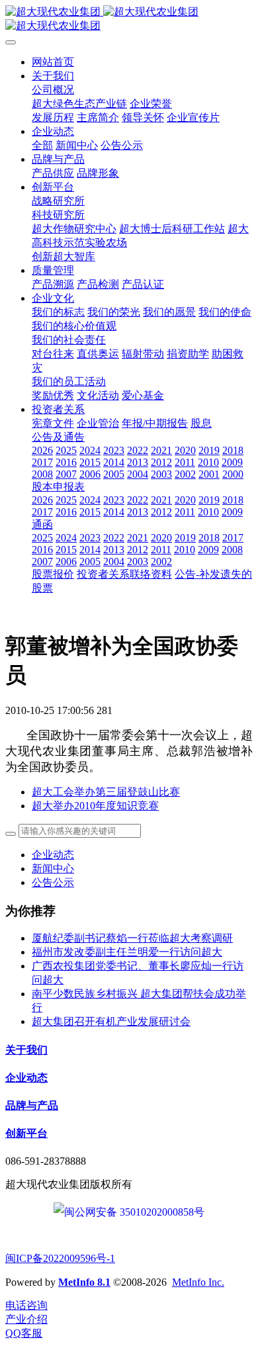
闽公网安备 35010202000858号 (134, 1212)
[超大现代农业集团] (129, 19)
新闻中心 (53, 868)
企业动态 (53, 854)
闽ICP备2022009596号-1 (60, 1258)
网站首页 (53, 61)
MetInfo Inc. (198, 1282)
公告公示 (53, 882)
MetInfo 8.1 (84, 1282)
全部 (42, 145)
